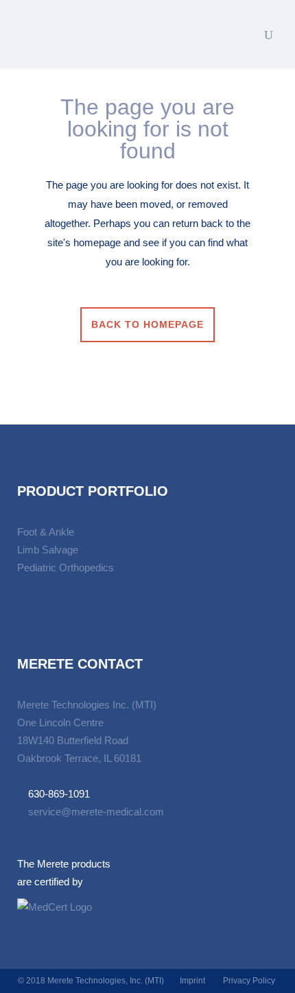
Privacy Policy (249, 980)
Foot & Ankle (45, 532)
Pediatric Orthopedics (65, 567)
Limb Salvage (47, 549)
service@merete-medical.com (96, 811)
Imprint (192, 980)
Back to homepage (147, 324)
